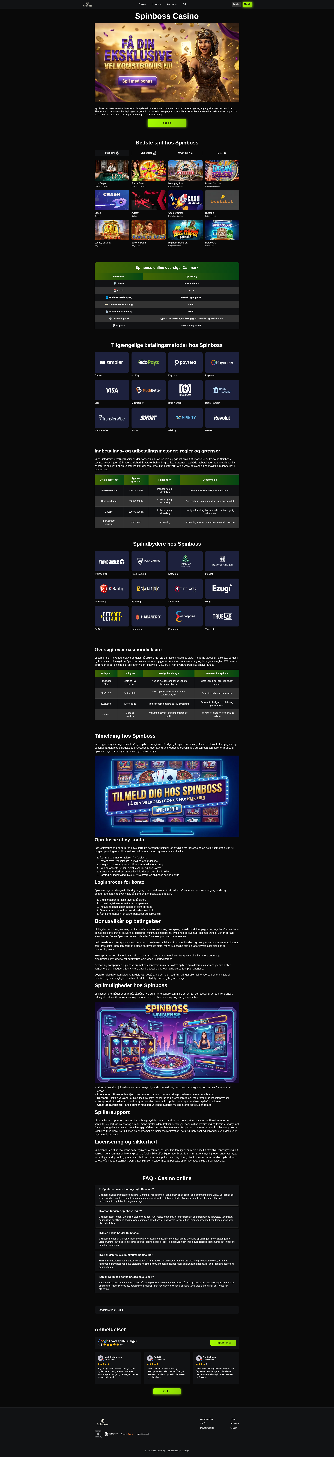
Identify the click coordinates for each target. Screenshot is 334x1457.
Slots (220, 153)
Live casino (146, 153)
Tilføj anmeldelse (223, 1343)
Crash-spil (183, 153)
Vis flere (167, 1391)
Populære (110, 153)
